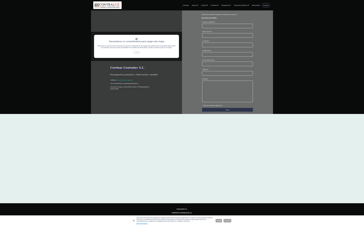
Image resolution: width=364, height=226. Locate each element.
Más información (142, 223)
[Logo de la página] (107, 5)
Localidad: (205, 41)
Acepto (136, 52)
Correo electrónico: (208, 60)
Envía (227, 110)
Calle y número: (207, 31)
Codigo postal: (206, 50)
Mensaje (205, 79)
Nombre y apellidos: (208, 22)
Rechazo (227, 220)
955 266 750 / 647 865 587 (125, 80)
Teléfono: (205, 69)
